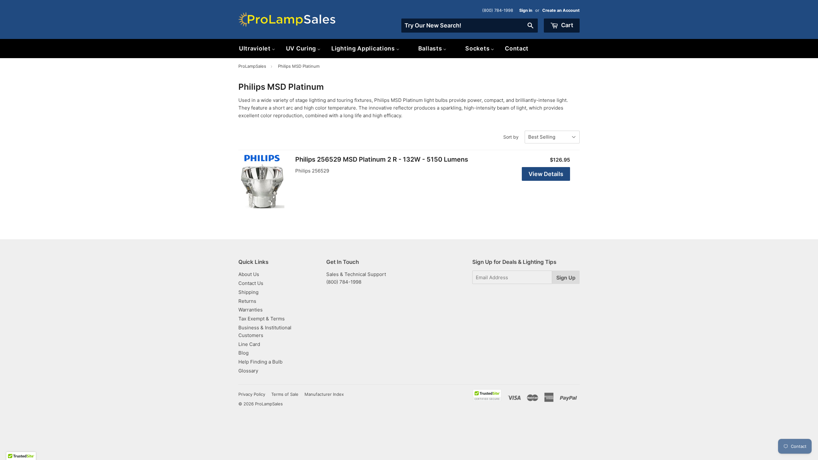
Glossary (248, 371)
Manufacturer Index (324, 394)
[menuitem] (257, 48)
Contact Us (250, 283)
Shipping (248, 292)
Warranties (250, 310)
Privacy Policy (251, 394)
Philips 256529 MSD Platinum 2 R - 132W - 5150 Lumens (381, 159)
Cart (566, 25)
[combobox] (469, 26)
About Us (248, 274)
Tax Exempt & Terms (261, 319)
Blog (243, 353)
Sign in (525, 10)
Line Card (249, 344)
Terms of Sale (284, 394)
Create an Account (561, 10)
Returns (247, 301)
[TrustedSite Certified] (487, 395)
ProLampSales (252, 66)
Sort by (511, 137)
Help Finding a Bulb (260, 362)
